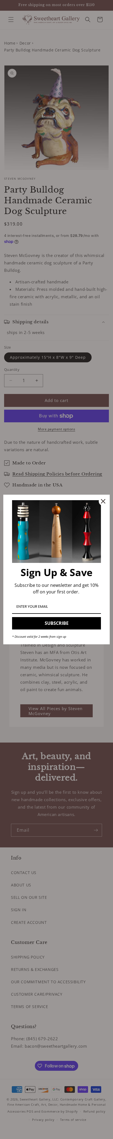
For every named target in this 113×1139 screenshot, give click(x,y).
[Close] (103, 501)
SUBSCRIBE (57, 623)
